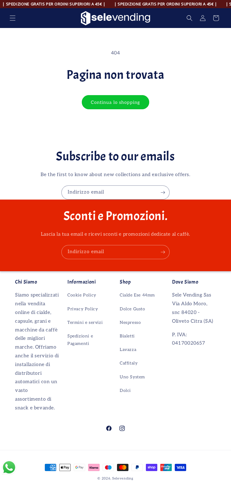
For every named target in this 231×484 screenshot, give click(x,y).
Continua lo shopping (115, 102)
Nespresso (130, 322)
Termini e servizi (85, 322)
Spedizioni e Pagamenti (80, 340)
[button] (12, 18)
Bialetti (127, 336)
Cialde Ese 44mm (137, 295)
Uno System (132, 377)
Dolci (125, 390)
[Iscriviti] (162, 192)
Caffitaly (128, 363)
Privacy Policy (82, 309)
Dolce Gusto (132, 309)
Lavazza (128, 349)
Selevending (123, 478)
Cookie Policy (81, 295)
